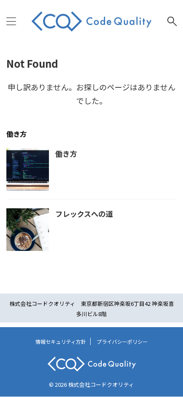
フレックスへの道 (84, 213)
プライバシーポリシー (122, 341)
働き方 (66, 153)
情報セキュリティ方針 (60, 341)
